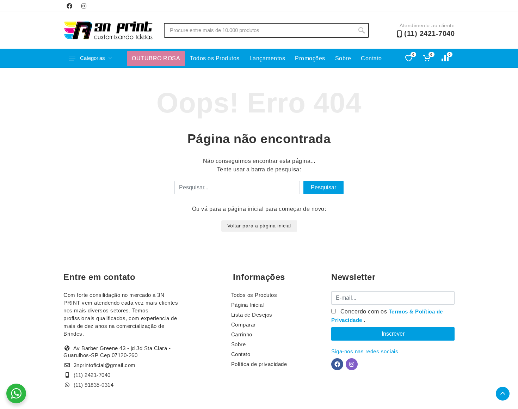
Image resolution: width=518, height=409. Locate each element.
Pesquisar (323, 187)
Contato (371, 58)
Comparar (243, 325)
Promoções (310, 58)
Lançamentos (267, 58)
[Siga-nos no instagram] (84, 6)
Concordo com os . (387, 316)
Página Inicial (247, 305)
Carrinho (241, 334)
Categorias (92, 58)
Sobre (343, 58)
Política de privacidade (259, 364)
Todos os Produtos (215, 58)
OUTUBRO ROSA (156, 58)
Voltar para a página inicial (259, 225)
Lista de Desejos (251, 315)
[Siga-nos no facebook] (69, 6)
